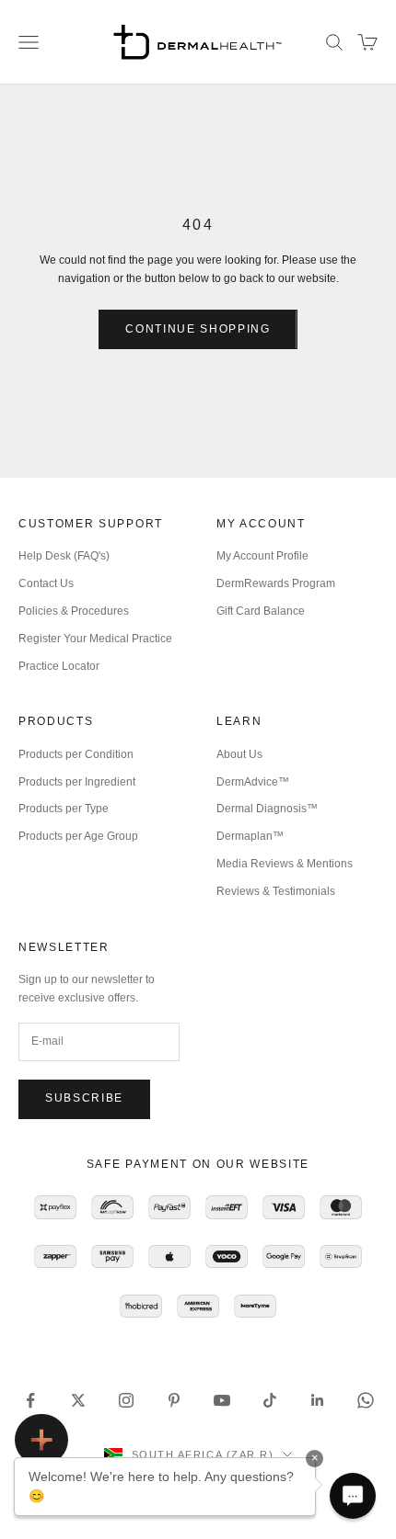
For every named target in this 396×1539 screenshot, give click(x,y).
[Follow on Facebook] (30, 1400)
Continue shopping (198, 329)
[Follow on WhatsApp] (365, 1400)
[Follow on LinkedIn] (318, 1400)
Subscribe (84, 1098)
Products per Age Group (78, 836)
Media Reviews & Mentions (284, 863)
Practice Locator (58, 666)
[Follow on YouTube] (222, 1400)
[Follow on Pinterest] (174, 1400)
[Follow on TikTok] (270, 1400)
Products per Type (63, 808)
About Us (239, 754)
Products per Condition (76, 754)
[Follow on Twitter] (78, 1400)
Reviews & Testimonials (275, 891)
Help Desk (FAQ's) (64, 555)
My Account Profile (262, 555)
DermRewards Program (275, 583)
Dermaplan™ (250, 836)
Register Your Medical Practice (95, 638)
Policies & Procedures (73, 611)
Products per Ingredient (76, 781)
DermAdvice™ (252, 781)
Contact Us (46, 583)
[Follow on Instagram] (126, 1400)
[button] (353, 1496)
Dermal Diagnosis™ (267, 808)
